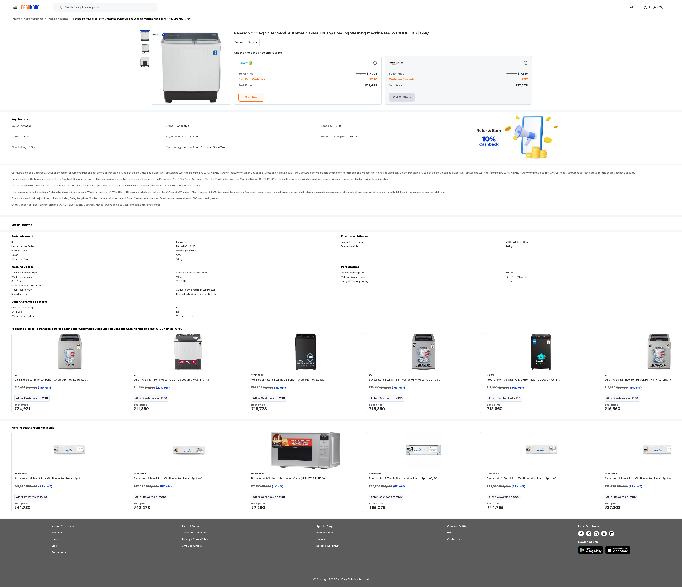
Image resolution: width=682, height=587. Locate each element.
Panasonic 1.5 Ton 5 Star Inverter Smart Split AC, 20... (404, 478)
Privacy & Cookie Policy (195, 539)
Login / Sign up (659, 7)
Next (661, 374)
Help (631, 7)
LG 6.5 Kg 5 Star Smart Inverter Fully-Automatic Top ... (404, 379)
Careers (320, 539)
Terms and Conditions (195, 532)
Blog (54, 545)
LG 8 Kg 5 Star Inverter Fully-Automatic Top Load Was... (51, 379)
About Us (57, 532)
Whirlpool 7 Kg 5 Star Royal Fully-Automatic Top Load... (287, 379)
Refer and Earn (324, 532)
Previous (19, 374)
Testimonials (59, 552)
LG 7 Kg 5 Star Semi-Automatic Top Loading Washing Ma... (172, 379)
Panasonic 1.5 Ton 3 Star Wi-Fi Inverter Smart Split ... (48, 478)
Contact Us (453, 539)
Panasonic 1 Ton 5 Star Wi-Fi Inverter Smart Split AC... (169, 478)
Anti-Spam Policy (192, 545)
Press (55, 539)
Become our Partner (327, 545)
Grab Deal (251, 97)
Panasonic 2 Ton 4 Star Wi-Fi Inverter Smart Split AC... (522, 478)
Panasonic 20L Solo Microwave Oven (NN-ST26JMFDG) (288, 478)
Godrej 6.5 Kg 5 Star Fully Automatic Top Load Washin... (523, 379)
